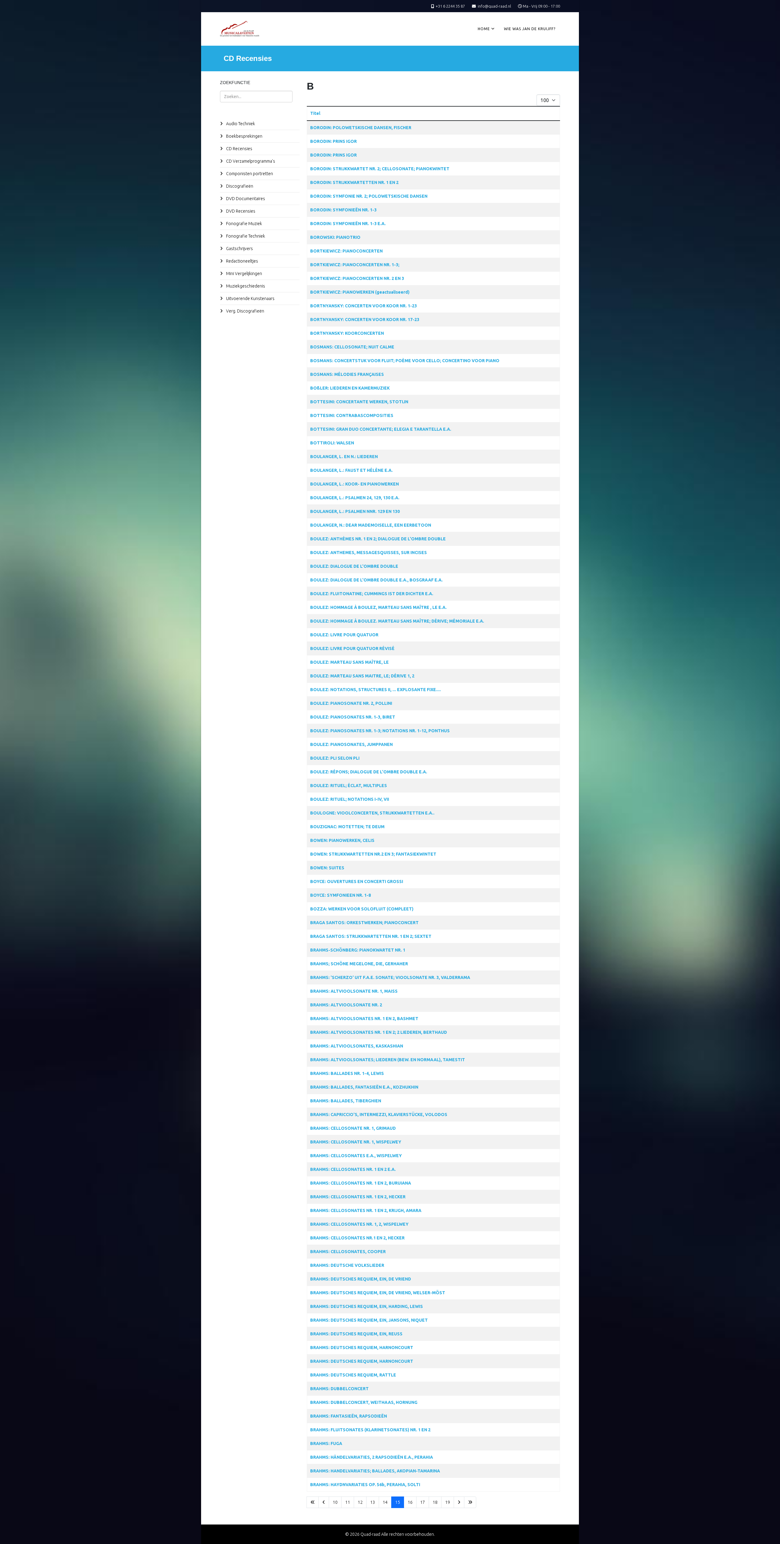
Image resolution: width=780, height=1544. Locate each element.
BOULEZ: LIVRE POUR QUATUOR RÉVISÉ (352, 648)
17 (422, 1502)
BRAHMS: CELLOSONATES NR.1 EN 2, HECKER (357, 1237)
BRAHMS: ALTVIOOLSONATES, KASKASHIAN (356, 1046)
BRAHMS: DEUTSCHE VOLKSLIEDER (347, 1265)
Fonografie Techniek (245, 236)
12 (360, 1502)
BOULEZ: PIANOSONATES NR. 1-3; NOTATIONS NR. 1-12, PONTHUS (380, 730)
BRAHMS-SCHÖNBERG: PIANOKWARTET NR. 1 (357, 950)
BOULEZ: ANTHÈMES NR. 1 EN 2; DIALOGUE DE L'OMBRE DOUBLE (378, 538)
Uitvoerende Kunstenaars (250, 298)
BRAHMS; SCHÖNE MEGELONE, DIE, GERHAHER (359, 963)
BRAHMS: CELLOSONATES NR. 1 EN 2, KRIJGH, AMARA (365, 1210)
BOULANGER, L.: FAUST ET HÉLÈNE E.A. (351, 470)
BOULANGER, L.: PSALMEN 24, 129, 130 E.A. (354, 497)
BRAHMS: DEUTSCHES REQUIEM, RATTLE (353, 1375)
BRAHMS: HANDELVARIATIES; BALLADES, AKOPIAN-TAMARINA (375, 1470)
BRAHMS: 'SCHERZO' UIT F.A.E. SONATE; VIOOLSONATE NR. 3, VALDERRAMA (390, 977)
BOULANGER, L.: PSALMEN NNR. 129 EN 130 (355, 511)
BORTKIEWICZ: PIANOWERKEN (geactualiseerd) (360, 292)
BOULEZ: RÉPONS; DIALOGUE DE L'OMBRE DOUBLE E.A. (368, 771)
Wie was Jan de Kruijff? (529, 29)
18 (435, 1502)
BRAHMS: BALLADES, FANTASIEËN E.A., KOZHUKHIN (364, 1087)
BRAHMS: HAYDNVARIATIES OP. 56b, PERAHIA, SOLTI (365, 1484)
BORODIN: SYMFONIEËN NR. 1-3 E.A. (348, 223)
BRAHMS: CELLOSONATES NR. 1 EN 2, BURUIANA (360, 1183)
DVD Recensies (240, 211)
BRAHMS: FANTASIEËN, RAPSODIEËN (348, 1416)
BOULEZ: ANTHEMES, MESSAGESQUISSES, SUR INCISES (368, 552)
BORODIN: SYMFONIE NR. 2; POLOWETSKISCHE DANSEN (368, 196)
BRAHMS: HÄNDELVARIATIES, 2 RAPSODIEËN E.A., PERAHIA (371, 1457)
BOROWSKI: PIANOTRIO (335, 237)
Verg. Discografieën (244, 311)
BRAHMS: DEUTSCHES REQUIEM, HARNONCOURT (361, 1347)
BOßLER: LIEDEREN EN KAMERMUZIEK (350, 388)
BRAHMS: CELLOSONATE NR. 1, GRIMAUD (353, 1128)
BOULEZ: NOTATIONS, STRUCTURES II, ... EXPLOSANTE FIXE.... (375, 689)
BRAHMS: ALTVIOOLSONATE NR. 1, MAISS (354, 991)
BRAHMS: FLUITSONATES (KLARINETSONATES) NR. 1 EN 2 (370, 1429)
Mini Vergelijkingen (243, 273)
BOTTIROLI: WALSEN (332, 442)
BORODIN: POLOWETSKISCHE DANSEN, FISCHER (360, 127)
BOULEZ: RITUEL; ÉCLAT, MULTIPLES (348, 785)
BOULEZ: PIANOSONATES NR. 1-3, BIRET (352, 717)
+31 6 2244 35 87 (450, 6)
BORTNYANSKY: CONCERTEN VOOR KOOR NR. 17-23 (364, 319)
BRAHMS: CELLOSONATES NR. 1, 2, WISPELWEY (359, 1224)
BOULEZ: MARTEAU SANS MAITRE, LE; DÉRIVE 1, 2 (362, 675)
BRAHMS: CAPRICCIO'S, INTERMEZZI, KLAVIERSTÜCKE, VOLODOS (378, 1114)
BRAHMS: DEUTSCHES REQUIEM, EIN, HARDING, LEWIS (366, 1306)
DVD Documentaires (245, 198)
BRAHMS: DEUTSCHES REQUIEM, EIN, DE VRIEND (360, 1279)
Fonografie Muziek (243, 223)
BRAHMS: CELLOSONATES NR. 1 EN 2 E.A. (353, 1169)
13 (372, 1502)
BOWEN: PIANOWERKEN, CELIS (342, 840)
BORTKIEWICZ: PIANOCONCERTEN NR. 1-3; (354, 264)
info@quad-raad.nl (494, 6)
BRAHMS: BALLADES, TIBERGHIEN (345, 1100)
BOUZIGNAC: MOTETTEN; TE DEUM (347, 826)
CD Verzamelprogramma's (250, 161)
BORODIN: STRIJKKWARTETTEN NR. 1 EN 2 (354, 182)
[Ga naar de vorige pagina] (323, 1502)
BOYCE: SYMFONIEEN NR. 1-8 (340, 895)
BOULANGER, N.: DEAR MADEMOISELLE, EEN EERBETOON (370, 525)
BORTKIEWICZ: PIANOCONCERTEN (346, 251)
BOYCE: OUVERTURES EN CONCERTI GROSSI (356, 881)
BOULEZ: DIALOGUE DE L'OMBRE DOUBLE (354, 566)
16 (410, 1502)
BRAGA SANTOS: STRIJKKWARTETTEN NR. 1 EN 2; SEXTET (370, 936)
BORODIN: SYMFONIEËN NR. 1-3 (343, 209)
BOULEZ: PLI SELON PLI (335, 758)
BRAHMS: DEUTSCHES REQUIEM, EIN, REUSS (356, 1333)
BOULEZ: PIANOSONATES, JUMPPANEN (351, 744)
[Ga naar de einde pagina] (470, 1502)
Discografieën (239, 186)
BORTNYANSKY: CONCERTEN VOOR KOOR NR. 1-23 (363, 305)
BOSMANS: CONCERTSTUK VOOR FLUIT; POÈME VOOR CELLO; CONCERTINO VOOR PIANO (404, 360)
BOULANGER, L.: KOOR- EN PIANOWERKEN (354, 484)
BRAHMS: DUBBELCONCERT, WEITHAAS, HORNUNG (363, 1402)
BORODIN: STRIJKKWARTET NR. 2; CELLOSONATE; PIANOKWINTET (379, 168)
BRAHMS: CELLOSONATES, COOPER (348, 1251)
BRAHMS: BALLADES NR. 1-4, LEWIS (347, 1073)
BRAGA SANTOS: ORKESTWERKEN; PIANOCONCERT (364, 922)
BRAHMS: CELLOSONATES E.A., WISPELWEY (356, 1155)
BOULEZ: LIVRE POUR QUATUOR (344, 634)
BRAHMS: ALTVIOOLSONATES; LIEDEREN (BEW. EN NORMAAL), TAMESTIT (387, 1059)
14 (385, 1502)
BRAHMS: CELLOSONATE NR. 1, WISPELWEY (355, 1141)
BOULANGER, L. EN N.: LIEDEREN (344, 456)
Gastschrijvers (239, 248)
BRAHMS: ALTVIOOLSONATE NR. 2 (346, 1004)
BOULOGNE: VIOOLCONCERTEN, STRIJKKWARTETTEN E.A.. (372, 813)
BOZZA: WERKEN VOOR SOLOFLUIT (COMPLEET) (361, 908)
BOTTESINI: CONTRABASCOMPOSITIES (351, 415)
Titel (315, 113)
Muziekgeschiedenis (245, 286)
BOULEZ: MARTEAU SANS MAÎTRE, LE (349, 662)
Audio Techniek (240, 123)
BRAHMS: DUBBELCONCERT (339, 1388)
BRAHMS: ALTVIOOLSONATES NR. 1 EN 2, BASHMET (364, 1018)
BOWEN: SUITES (327, 867)
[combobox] (256, 96)
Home (484, 29)
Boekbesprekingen (243, 136)
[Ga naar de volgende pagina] (459, 1502)
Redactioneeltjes (241, 261)
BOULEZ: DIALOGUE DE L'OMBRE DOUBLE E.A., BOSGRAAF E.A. (376, 580)
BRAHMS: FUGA (326, 1443)
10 (335, 1502)
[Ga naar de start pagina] (313, 1502)
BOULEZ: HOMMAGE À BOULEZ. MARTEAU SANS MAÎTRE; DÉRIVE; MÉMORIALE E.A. (397, 621)
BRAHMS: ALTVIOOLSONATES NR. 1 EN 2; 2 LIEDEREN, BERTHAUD (378, 1032)
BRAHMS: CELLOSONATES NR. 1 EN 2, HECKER (358, 1196)
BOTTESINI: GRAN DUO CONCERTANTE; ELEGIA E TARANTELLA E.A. (380, 429)
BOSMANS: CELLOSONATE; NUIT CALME (352, 346)
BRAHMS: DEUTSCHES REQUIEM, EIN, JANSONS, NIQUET (369, 1320)
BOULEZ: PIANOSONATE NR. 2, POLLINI (351, 703)
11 (347, 1502)
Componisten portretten (249, 173)
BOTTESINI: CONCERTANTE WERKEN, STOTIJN (359, 401)
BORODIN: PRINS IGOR (333, 141)
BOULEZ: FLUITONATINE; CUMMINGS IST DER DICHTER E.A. (371, 593)
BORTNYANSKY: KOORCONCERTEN (347, 333)
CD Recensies (238, 148)
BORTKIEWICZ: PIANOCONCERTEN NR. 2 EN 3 (357, 278)
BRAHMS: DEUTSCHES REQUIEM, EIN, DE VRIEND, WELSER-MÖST (377, 1292)
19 (447, 1502)
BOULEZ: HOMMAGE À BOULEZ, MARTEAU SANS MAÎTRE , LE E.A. (378, 607)
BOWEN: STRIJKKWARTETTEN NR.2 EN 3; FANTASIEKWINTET (373, 854)
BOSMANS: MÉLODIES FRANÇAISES (347, 374)
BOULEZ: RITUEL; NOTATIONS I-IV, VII (349, 799)
